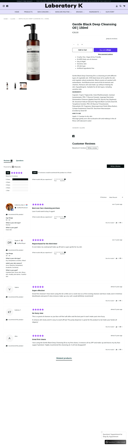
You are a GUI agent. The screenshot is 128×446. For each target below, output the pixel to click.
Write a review (92, 148)
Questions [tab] (19, 160)
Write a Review (115, 166)
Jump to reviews (111, 39)
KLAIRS (13, 19)
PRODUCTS (28, 12)
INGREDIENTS (94, 12)
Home (6, 19)
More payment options (105, 54)
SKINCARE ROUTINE (62, 12)
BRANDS (79, 12)
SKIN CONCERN (43, 12)
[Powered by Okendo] (12, 167)
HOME (17, 12)
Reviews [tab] (8, 160)
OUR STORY (110, 12)
